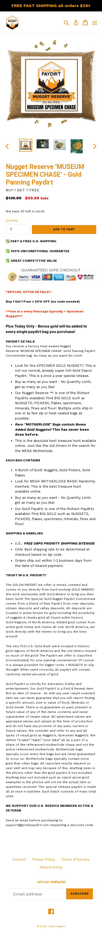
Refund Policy (51, 867)
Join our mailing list (51, 882)
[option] (25, 145)
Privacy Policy (43, 859)
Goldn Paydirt (56, 926)
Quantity (12, 220)
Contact (19, 859)
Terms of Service (75, 859)
